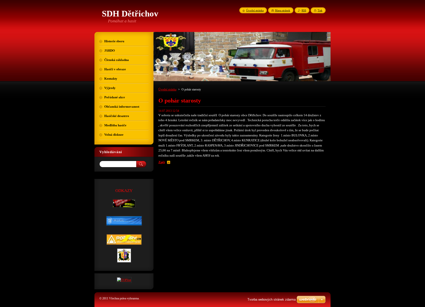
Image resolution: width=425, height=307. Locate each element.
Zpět (161, 162)
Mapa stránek (282, 10)
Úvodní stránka (167, 89)
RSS (304, 10)
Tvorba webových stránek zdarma (271, 299)
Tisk (320, 10)
